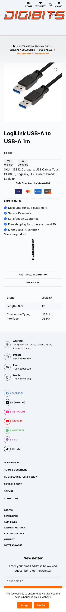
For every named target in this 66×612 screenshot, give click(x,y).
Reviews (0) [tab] (33, 282)
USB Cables (43, 169)
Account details (14, 533)
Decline (41, 605)
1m (43, 306)
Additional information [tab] (33, 274)
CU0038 (9, 174)
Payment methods (15, 527)
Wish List (9, 539)
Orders (8, 510)
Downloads (11, 516)
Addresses (10, 521)
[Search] (50, 4)
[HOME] (13, 46)
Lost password (13, 545)
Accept (25, 605)
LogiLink (22, 174)
